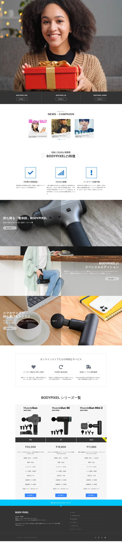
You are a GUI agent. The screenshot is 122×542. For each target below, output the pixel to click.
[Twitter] (98, 537)
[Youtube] (105, 537)
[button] (57, 139)
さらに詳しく (30, 495)
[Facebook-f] (102, 537)
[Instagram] (95, 537)
